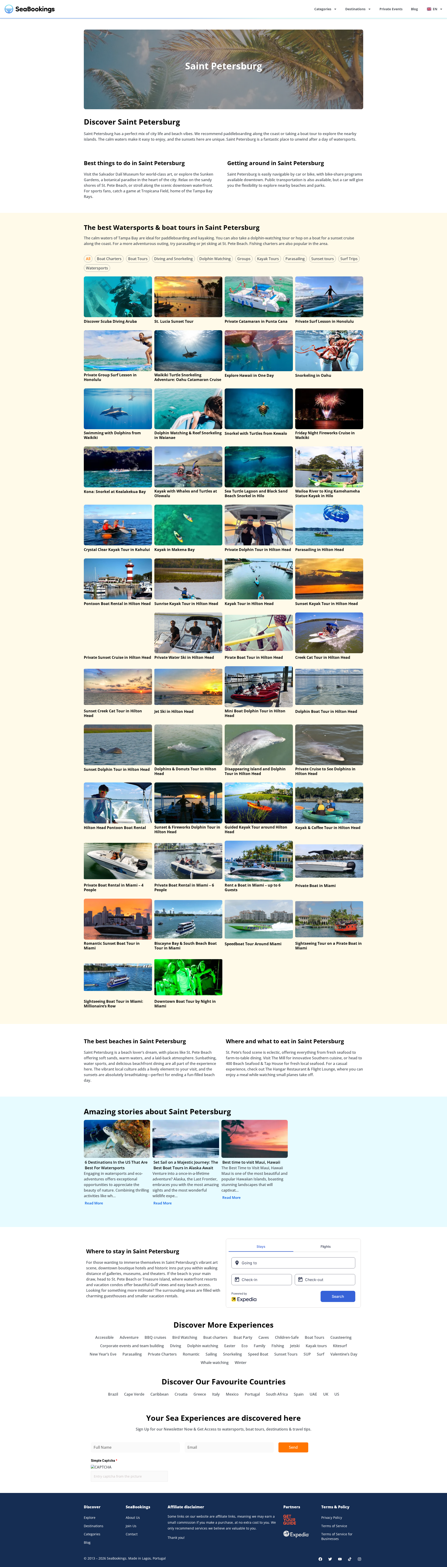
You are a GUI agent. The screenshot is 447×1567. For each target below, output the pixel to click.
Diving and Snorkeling (173, 258)
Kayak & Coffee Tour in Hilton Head (327, 827)
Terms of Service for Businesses (336, 1536)
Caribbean (159, 1394)
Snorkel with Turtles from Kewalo (256, 433)
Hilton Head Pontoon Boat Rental (115, 827)
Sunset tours (322, 258)
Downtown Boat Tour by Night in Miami (185, 1004)
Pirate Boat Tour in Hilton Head (254, 657)
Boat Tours (138, 258)
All (88, 258)
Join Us (131, 1526)
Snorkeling (232, 1354)
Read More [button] (94, 1203)
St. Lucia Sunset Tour (173, 321)
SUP (307, 1354)
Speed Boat (258, 1354)
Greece (199, 1394)
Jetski (295, 1345)
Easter (229, 1345)
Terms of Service (334, 1526)
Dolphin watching (202, 1345)
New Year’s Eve (103, 1354)
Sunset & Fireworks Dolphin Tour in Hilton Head (187, 829)
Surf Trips (349, 258)
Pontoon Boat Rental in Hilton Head (117, 603)
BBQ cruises (155, 1337)
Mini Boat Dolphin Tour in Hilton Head (255, 713)
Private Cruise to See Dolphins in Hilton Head (325, 771)
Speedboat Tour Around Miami (253, 943)
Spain (299, 1394)
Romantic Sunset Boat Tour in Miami (112, 946)
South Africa (277, 1394)
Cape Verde (134, 1394)
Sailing (211, 1354)
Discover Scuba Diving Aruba (110, 321)
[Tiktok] (349, 1559)
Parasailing (295, 258)
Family (259, 1345)
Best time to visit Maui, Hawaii (251, 1162)
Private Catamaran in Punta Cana (256, 321)
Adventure (129, 1337)
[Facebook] (320, 1559)
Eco (244, 1345)
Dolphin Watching (215, 258)
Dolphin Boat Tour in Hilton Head (326, 711)
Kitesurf (340, 1345)
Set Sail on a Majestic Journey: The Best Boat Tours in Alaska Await (185, 1164)
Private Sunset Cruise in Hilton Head (117, 657)
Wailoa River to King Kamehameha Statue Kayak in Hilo (327, 493)
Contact (132, 1534)
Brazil (113, 1394)
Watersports (97, 268)
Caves (263, 1337)
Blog (414, 9)
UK (325, 1394)
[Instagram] (359, 1559)
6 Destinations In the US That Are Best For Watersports (116, 1164)
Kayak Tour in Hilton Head (249, 603)
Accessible (104, 1337)
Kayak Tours (268, 258)
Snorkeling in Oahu (313, 375)
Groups (244, 258)
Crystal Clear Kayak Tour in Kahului (117, 549)
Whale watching (215, 1362)
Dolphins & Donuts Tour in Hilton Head (185, 771)
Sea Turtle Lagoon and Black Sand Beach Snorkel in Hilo (256, 493)
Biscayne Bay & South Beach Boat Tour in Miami (185, 946)
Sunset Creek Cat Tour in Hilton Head (113, 713)
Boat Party (243, 1337)
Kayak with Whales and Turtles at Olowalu (185, 493)
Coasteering (341, 1337)
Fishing (277, 1345)
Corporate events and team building (132, 1345)
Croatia (181, 1394)
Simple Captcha (104, 1460)
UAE (313, 1394)
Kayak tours (316, 1345)
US (336, 1394)
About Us (133, 1517)
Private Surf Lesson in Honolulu (324, 321)
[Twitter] (330, 1559)
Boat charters (215, 1337)
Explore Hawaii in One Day (249, 375)
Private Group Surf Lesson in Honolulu (110, 377)
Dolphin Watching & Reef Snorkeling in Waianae (188, 435)
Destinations (355, 9)
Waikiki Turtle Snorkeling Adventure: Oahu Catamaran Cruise (187, 377)
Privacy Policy (331, 1517)
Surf (320, 1354)
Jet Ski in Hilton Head (173, 711)
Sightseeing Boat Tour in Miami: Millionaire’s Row (113, 1004)
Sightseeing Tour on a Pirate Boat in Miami (328, 946)
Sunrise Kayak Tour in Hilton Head (186, 603)
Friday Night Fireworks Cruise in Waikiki (325, 435)
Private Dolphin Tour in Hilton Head (258, 549)
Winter (241, 1362)
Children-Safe (287, 1337)
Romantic (191, 1354)
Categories (322, 9)
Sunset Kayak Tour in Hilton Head (326, 603)
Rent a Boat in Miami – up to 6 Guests (253, 887)
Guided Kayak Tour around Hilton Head (256, 829)
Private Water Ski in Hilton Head (184, 657)
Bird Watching (184, 1337)
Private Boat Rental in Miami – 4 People (113, 887)
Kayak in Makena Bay (174, 549)
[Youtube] (340, 1559)
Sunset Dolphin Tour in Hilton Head (117, 769)
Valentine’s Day (343, 1354)
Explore (89, 1517)
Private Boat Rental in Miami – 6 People (184, 887)
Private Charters (162, 1354)
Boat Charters (109, 258)
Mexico (232, 1394)
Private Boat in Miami (315, 885)
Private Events (391, 9)
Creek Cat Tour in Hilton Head (322, 657)
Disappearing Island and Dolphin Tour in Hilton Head (255, 771)
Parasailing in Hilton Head (319, 549)
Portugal (252, 1394)
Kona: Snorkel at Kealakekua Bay (115, 491)
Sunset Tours (286, 1354)
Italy (216, 1394)
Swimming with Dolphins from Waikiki (112, 435)
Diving (175, 1345)
